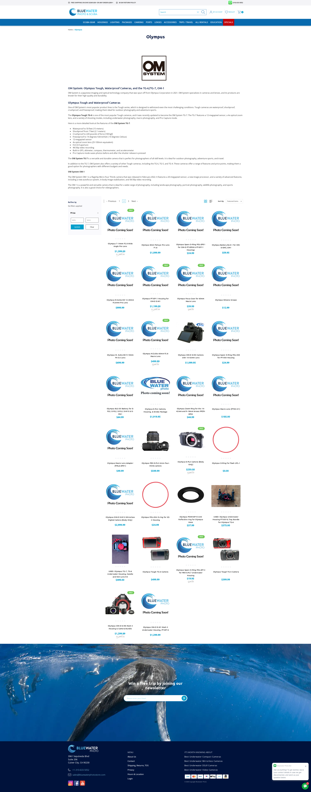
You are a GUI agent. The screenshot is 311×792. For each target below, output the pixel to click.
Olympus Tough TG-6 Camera (155, 572)
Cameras (138, 22)
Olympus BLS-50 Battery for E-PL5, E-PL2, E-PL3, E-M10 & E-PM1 (120, 411)
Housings (102, 22)
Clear (92, 227)
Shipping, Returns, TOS (138, 765)
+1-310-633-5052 (80, 769)
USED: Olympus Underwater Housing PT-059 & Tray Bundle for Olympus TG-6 (226, 519)
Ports (149, 22)
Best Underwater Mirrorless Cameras (203, 761)
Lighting (115, 22)
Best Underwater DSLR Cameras (200, 765)
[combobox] (178, 12)
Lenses (158, 22)
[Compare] (131, 224)
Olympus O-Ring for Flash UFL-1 (226, 463)
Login (130, 778)
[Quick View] (131, 211)
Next (134, 201)
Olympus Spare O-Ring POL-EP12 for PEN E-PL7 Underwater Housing (190, 573)
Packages (127, 22)
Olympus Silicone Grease (226, 300)
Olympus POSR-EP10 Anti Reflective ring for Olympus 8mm (190, 519)
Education (216, 22)
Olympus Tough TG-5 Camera (226, 572)
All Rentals (201, 22)
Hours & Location (136, 774)
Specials (228, 22)
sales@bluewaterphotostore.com (89, 774)
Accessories (170, 22)
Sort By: (221, 201)
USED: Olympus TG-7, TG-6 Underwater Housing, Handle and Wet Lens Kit (120, 574)
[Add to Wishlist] (131, 218)
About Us (132, 756)
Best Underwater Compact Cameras (202, 756)
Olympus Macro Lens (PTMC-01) (226, 409)
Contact (131, 761)
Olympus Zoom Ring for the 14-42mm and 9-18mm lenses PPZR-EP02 (190, 411)
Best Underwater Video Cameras (201, 770)
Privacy (131, 770)
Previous (112, 201)
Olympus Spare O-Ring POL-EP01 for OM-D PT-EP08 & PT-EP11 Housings (190, 247)
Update (77, 227)
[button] (84, 212)
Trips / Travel (186, 22)
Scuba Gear (89, 22)
